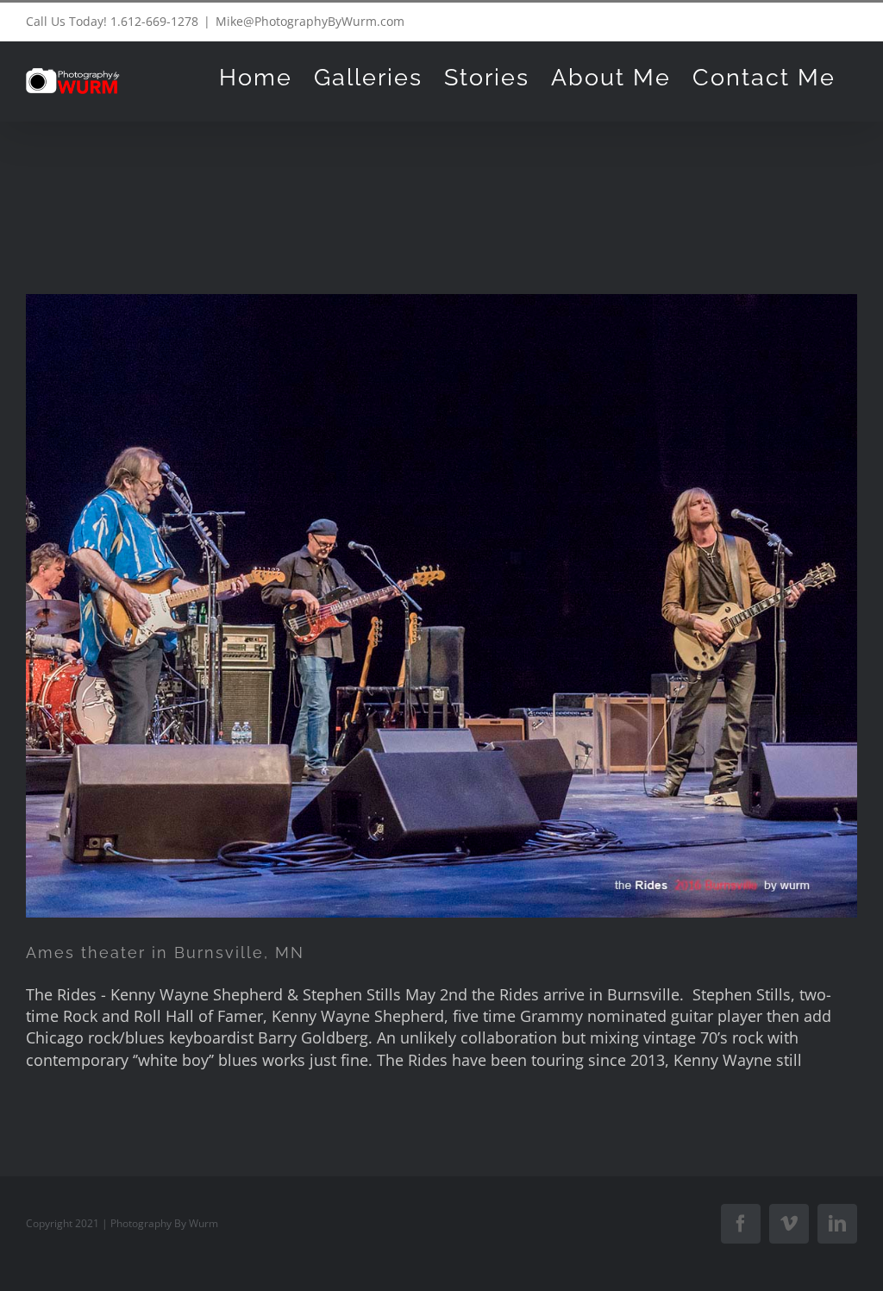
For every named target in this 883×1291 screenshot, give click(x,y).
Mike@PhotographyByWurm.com (310, 21)
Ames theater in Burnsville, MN (165, 952)
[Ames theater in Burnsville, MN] (441, 606)
